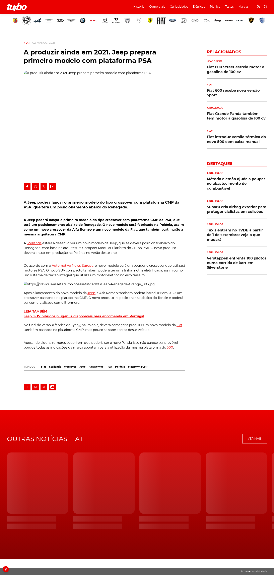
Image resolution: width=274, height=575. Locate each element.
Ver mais (255, 438)
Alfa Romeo (96, 366)
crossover (70, 366)
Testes (229, 6)
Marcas (243, 6)
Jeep (82, 366)
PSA (109, 366)
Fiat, (180, 325)
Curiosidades (179, 6)
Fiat (27, 42)
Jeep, (91, 293)
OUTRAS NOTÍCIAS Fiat (45, 439)
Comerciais (157, 6)
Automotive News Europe (72, 265)
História (138, 6)
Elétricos (199, 6)
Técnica (215, 6)
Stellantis (34, 243)
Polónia (120, 366)
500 (170, 347)
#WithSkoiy (260, 571)
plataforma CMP (138, 366)
